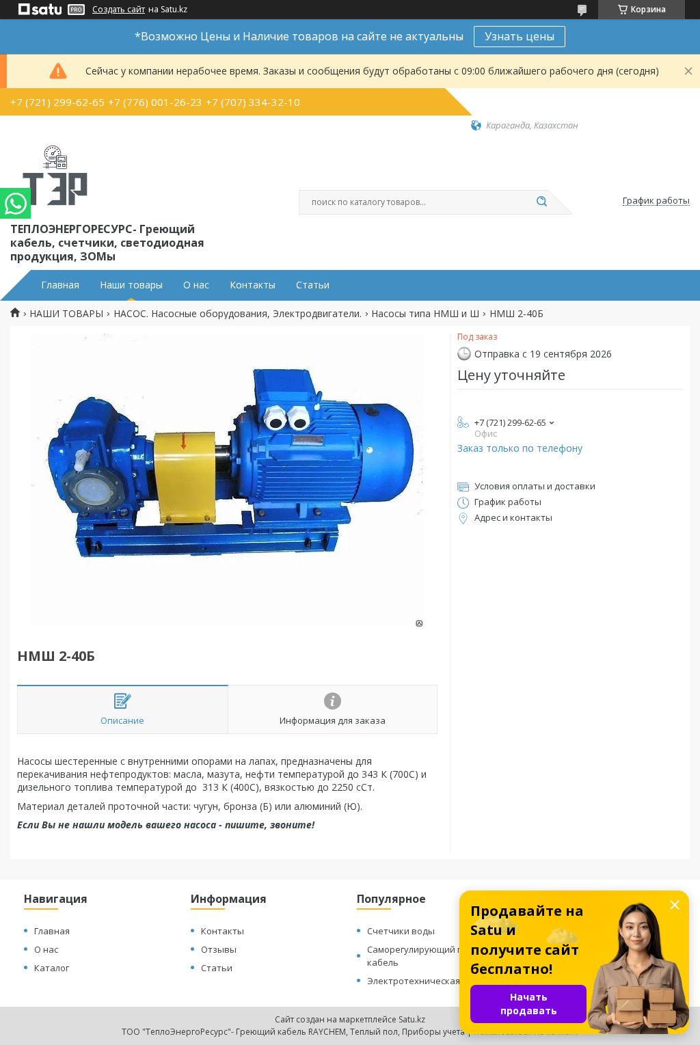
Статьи (312, 285)
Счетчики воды (401, 931)
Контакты (252, 285)
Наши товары (131, 285)
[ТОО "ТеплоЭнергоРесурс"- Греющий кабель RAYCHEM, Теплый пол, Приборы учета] (55, 175)
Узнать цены (519, 36)
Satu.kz (412, 1019)
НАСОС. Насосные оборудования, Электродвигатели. (237, 314)
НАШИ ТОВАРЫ (66, 314)
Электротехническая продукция (438, 981)
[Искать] (541, 202)
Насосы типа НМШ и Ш (425, 314)
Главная (60, 285)
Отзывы (219, 949)
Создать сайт (118, 9)
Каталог (51, 968)
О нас (196, 285)
